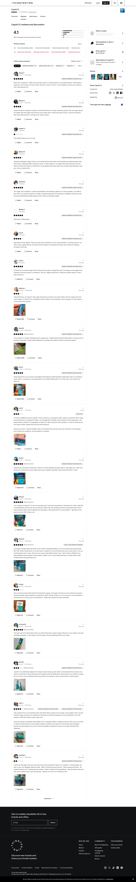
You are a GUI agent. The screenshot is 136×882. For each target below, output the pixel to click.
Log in (98, 3)
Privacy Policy (25, 830)
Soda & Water (118, 89)
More (79, 44)
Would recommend (28, 334)
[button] (22, 74)
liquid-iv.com (32, 12)
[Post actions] (83, 73)
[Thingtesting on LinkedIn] (117, 868)
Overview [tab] (14, 16)
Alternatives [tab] (33, 16)
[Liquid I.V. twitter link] (114, 93)
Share (36, 91)
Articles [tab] (42, 16)
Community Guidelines (47, 828)
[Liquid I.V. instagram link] (110, 93)
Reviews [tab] (23, 16)
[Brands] (22, 3)
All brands (88, 3)
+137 (120, 77)
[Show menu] (121, 3)
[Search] (115, 3)
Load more (47, 799)
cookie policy (110, 879)
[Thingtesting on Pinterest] (122, 868)
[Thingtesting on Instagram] (105, 868)
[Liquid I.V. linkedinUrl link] (117, 93)
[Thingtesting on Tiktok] (113, 868)
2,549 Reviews (24, 12)
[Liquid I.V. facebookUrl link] (121, 93)
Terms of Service (37, 828)
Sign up (105, 3)
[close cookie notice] (133, 879)
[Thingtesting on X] (109, 868)
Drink (111, 89)
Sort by (75, 61)
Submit (53, 823)
